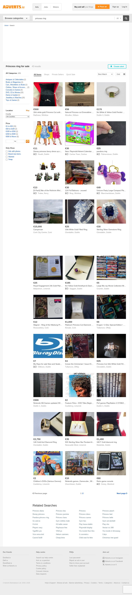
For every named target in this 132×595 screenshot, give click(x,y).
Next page (121, 493)
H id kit (35, 524)
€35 (67, 439)
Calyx (104, 534)
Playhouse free (61, 528)
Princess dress (84, 514)
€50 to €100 (10, 129)
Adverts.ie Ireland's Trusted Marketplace (16, 7)
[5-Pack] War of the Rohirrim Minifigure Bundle (52, 190)
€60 (99, 478)
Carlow (84, 154)
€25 (99, 148)
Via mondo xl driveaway (111, 531)
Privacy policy (41, 566)
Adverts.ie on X (111, 565)
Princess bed (107, 514)
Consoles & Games (13, 90)
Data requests (41, 574)
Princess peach (108, 511)
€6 (98, 322)
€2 (66, 400)
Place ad (103, 7)
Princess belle (107, 517)
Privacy (86, 583)
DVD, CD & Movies (13, 92)
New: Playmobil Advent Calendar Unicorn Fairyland (86, 151)
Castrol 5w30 (37, 538)
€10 (67, 478)
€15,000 (37, 226)
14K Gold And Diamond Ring (45, 442)
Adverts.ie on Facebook (114, 561)
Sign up (115, 7)
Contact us (125, 583)
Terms (100, 583)
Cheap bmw (60, 538)
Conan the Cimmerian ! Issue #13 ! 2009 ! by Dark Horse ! (89, 364)
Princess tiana (61, 517)
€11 (35, 148)
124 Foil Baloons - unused (75, 190)
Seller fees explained (77, 566)
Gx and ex (36, 521)
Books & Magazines (13, 82)
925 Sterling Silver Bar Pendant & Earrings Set (84, 442)
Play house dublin (85, 524)
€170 (99, 109)
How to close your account (79, 563)
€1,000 (68, 322)
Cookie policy (41, 568)
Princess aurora (85, 517)
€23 (99, 400)
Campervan (38, 229)
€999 (36, 400)
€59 (67, 109)
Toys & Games (11, 100)
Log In (124, 7)
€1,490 (100, 439)
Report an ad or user (77, 560)
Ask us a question (43, 560)
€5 (98, 283)
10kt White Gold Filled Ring (76, 229)
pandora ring (102, 151)
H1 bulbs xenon (62, 524)
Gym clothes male (63, 521)
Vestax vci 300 (108, 528)
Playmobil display (85, 528)
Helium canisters (62, 534)
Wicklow (45, 115)
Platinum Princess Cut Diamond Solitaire (81, 325)
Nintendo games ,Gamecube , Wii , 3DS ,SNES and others (89, 481)
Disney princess (39, 514)
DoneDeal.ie (7, 563)
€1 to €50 (9, 126)
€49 (99, 187)
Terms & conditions (43, 563)
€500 (36, 109)
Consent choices (42, 571)
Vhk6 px (59, 531)
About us (117, 583)
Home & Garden (12, 95)
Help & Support (50, 583)
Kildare (76, 115)
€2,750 (36, 439)
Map (27, 110)
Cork (50, 232)
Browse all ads (62, 583)
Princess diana (38, 511)
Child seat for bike (86, 538)
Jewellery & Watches (14, 98)
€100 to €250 (10, 131)
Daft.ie (5, 560)
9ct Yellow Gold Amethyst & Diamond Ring (82, 286)
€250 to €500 (10, 134)
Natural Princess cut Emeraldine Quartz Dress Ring (86, 112)
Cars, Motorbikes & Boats (15, 85)
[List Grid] (120, 74)
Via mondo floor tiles (86, 531)
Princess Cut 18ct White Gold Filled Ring (113, 364)
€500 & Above (11, 137)
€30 (67, 148)
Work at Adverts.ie (10, 566)
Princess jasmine (62, 514)
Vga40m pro (37, 531)
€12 (35, 322)
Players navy (37, 528)
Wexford (110, 484)
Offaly (108, 328)
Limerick (46, 289)
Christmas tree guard (110, 538)
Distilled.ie (7, 558)
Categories (108, 583)
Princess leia (61, 511)
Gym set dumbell (108, 521)
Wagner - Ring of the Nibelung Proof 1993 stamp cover (55, 325)
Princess (82, 511)
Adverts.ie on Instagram (114, 558)
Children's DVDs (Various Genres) (47, 481)
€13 (35, 187)
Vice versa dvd (38, 534)
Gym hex (82, 521)
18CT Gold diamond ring (107, 442)
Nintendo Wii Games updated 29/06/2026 (50, 403)
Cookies (94, 583)
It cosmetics (83, 534)
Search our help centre (44, 558)
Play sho (105, 524)
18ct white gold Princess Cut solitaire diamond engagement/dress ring (61, 112)
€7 (34, 361)
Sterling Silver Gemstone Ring (109, 229)
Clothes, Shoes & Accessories (16, 87)
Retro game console (105, 481)
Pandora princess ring (41, 517)
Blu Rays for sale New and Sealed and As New (52, 364)
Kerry (46, 193)
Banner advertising (75, 583)
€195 (67, 283)
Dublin (107, 115)
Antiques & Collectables (15, 80)
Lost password (74, 558)
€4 (66, 361)
